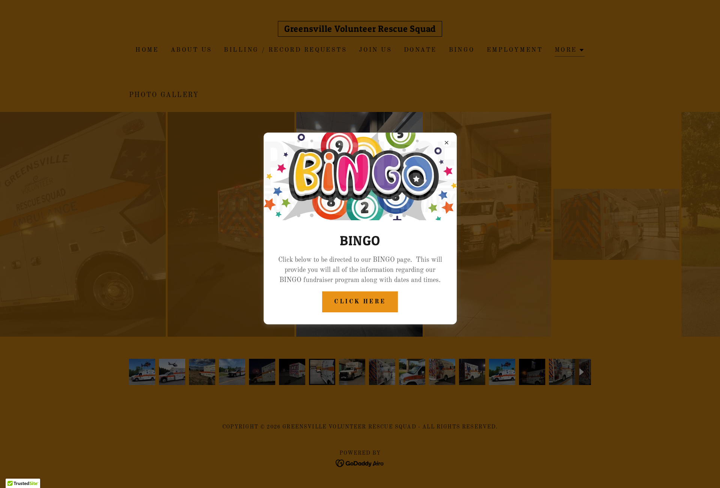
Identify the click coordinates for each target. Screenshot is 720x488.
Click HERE (360, 302)
